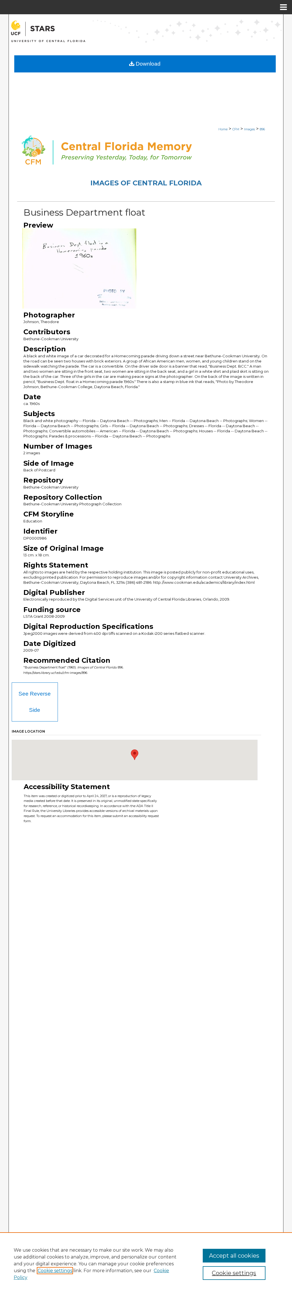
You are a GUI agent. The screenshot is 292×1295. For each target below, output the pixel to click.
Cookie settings (55, 1270)
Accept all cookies (234, 1255)
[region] (146, 1263)
